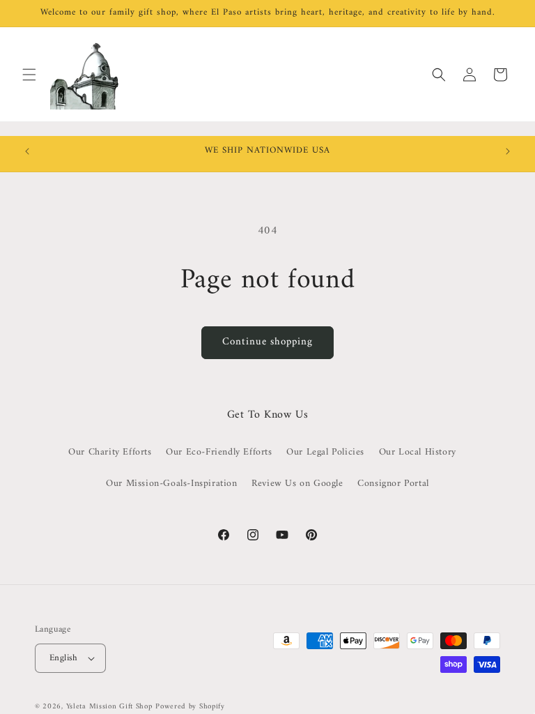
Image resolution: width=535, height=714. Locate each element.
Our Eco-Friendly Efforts (219, 452)
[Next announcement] (508, 151)
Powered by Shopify (190, 706)
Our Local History (417, 452)
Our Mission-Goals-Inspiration (171, 483)
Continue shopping (267, 342)
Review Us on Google (297, 483)
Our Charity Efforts (109, 452)
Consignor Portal (393, 483)
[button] (29, 74)
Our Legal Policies (325, 452)
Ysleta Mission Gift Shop (109, 706)
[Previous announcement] (27, 151)
